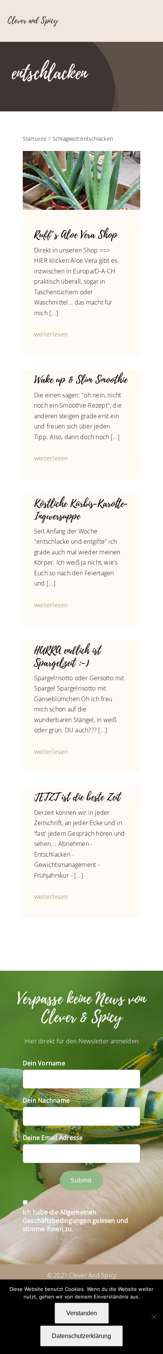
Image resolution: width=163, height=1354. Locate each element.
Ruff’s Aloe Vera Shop (75, 235)
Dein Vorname (44, 1063)
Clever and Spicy (33, 20)
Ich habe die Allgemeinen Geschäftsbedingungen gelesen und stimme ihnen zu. (76, 1220)
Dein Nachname (46, 1100)
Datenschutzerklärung (81, 1336)
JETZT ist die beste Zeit (77, 797)
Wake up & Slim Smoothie (80, 379)
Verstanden (81, 1313)
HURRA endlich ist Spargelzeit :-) (67, 656)
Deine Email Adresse (53, 1137)
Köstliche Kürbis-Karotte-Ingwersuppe (81, 510)
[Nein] (153, 1317)
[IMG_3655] (81, 154)
